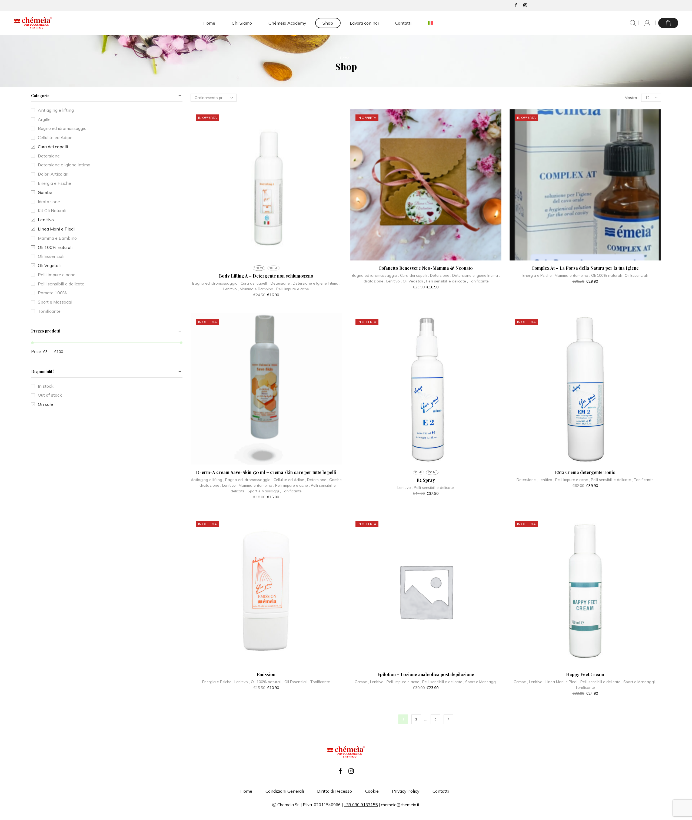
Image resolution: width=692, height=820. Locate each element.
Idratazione (373, 281)
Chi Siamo (242, 23)
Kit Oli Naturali (52, 210)
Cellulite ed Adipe (289, 479)
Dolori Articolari (53, 174)
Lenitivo (230, 288)
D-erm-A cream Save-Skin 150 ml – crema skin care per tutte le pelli (266, 472)
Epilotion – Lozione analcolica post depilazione (425, 674)
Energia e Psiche (537, 275)
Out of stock (50, 395)
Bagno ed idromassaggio (215, 283)
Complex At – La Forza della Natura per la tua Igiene (585, 268)
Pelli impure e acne (292, 288)
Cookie (372, 791)
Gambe (335, 479)
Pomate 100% (52, 292)
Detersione (280, 283)
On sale (45, 404)
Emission (266, 674)
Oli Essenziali (636, 275)
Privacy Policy (405, 791)
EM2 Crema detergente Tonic (585, 472)
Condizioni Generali (284, 791)
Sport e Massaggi (263, 491)
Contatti (403, 23)
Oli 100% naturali (606, 275)
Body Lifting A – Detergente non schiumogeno (266, 276)
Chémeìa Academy (287, 23)
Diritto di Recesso (334, 791)
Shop (327, 23)
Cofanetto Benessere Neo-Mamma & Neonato (425, 268)
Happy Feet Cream (585, 674)
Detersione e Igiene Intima (315, 283)
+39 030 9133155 (361, 804)
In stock (46, 386)
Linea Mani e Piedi (561, 681)
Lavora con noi (364, 23)
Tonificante (479, 281)
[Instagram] (525, 5)
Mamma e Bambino (256, 288)
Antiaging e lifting (206, 479)
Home (209, 23)
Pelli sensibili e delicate (446, 281)
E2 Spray (426, 480)
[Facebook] (516, 5)
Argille (44, 119)
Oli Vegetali (413, 281)
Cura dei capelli (254, 283)
